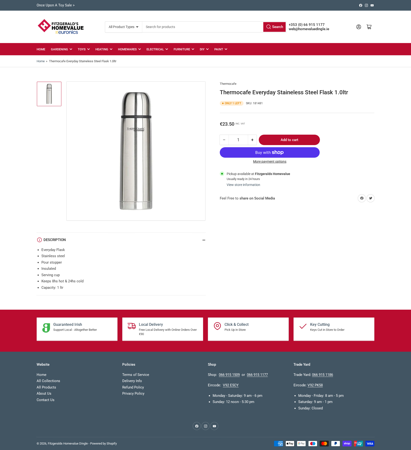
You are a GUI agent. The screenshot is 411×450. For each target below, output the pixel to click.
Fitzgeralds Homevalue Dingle (68, 443)
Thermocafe (228, 83)
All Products (46, 387)
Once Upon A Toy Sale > (56, 5)
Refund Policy (133, 387)
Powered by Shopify (103, 443)
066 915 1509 (229, 375)
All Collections (48, 381)
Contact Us (45, 400)
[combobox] (214, 27)
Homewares (127, 49)
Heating (101, 49)
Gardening (59, 49)
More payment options (269, 161)
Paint (218, 49)
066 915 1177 (257, 375)
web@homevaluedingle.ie (309, 29)
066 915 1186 (322, 375)
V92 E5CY (231, 385)
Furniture (182, 49)
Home (41, 49)
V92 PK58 (315, 385)
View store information (243, 185)
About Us (44, 393)
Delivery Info (132, 381)
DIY (202, 49)
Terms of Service (135, 375)
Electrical (155, 49)
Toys (82, 49)
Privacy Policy (133, 393)
